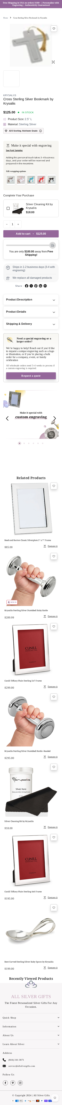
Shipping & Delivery (19, 323)
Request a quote (31, 375)
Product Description (19, 299)
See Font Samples (14, 150)
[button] (19, 443)
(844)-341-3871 (16, 1060)
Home (5, 18)
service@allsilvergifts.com (21, 1066)
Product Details (16, 311)
